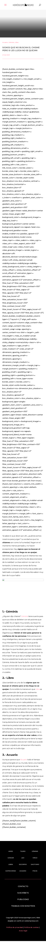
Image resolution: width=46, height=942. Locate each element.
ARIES (10, 851)
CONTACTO (23, 886)
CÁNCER (11, 858)
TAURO (22, 851)
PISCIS (35, 871)
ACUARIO (22, 871)
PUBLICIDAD (23, 899)
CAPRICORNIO (10, 871)
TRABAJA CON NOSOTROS (23, 906)
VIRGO (35, 858)
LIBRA (10, 864)
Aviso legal (23, 931)
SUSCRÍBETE (23, 893)
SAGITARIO (35, 864)
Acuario (5, 42)
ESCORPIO (23, 864)
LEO (22, 858)
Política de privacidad (14, 927)
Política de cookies (31, 927)
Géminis (11, 42)
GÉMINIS (35, 851)
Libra (16, 42)
